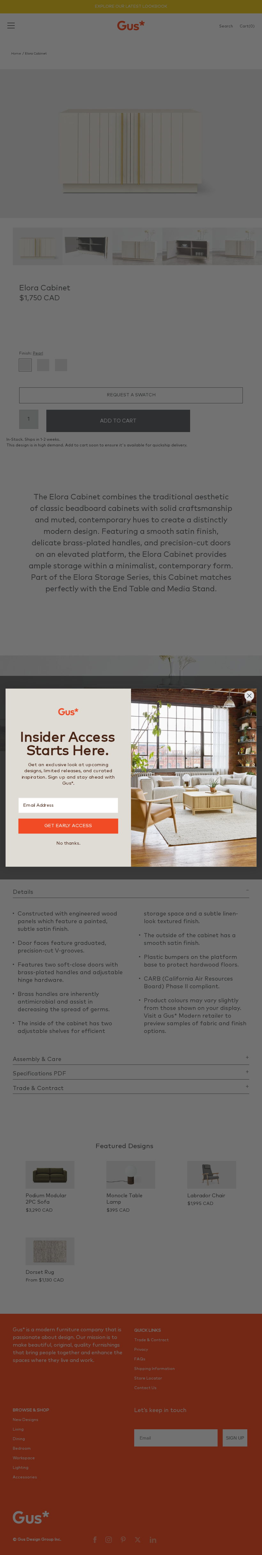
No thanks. (68, 843)
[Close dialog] (249, 695)
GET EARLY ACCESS (68, 826)
